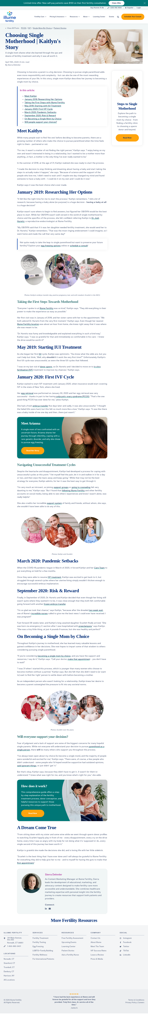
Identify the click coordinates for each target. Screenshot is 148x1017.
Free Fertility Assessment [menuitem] (72, 938)
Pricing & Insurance (57, 17)
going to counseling (81, 487)
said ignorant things (26, 766)
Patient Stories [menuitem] (68, 951)
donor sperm (46, 367)
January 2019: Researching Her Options (43, 99)
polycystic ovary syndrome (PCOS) (72, 397)
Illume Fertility (46, 308)
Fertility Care (39, 17)
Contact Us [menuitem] (95, 938)
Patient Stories (60, 28)
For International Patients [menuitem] (43, 959)
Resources (74, 17)
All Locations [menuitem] (9, 980)
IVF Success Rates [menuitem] (98, 951)
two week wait (96, 610)
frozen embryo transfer (55, 604)
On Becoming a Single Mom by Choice (43, 119)
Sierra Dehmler (14, 65)
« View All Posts (12, 28)
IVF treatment (54, 577)
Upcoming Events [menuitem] (69, 942)
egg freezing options (51, 246)
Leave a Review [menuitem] (97, 955)
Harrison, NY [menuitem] (9, 976)
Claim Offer (116, 3)
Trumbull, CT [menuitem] (9, 967)
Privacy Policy (131, 1002)
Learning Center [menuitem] (68, 946)
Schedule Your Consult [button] (132, 17)
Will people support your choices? (41, 122)
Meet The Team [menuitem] (97, 946)
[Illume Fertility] (13, 16)
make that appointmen (79, 659)
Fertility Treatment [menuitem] (40, 938)
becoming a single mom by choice (54, 656)
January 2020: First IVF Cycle (39, 109)
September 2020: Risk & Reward (40, 116)
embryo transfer (40, 406)
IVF (29, 28)
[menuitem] (97, 8)
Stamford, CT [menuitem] (9, 963)
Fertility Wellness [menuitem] (40, 955)
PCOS (23, 28)
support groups (61, 487)
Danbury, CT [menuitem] (9, 971)
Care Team (99, 568)
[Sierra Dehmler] (31, 883)
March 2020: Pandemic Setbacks (40, 112)
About (85, 17)
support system (54, 503)
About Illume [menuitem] (96, 942)
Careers (141, 1002)
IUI (40, 354)
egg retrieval (27, 393)
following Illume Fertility (73, 491)
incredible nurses (39, 614)
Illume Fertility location (28, 324)
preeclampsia (85, 626)
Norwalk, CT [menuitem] (9, 959)
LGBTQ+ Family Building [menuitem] (43, 951)
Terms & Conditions (136, 1000)
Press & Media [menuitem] (97, 959)
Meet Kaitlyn (31, 96)
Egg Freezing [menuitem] (38, 946)
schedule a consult (79, 246)
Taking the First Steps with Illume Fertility (45, 103)
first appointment (25, 863)
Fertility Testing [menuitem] (39, 942)
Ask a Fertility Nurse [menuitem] (70, 955)
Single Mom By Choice (42, 28)
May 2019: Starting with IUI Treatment (43, 106)
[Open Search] (118, 17)
